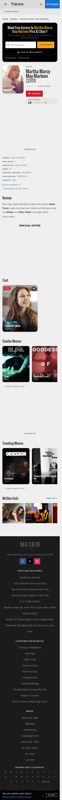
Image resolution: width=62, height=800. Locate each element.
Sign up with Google (31, 52)
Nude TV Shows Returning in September (30, 619)
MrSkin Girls (12, 12)
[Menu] (5, 4)
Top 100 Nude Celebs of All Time (30, 595)
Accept (51, 795)
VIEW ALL (46, 781)
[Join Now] (52, 4)
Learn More (25, 793)
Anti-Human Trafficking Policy (29, 701)
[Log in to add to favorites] (34, 289)
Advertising (29, 729)
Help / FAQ (30, 659)
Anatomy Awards (30, 577)
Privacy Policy (10, 58)
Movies (14, 19)
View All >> (51, 498)
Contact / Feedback (30, 647)
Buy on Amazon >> (11, 184)
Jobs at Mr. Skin (30, 741)
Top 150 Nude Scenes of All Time (30, 589)
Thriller (22, 157)
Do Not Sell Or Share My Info (29, 689)
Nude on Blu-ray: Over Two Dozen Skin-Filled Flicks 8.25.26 (30, 610)
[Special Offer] (29, 251)
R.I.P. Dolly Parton (30, 601)
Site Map (30, 653)
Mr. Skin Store (30, 747)
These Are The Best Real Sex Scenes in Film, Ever (30, 628)
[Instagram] (37, 561)
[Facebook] (23, 561)
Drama (14, 157)
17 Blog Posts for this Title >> (15, 188)
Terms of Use (24, 58)
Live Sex (29, 759)
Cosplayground (30, 735)
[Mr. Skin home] (17, 4)
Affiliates (30, 723)
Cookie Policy (30, 677)
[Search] (41, 4)
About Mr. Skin (30, 717)
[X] (30, 561)
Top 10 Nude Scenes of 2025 (30, 583)
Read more (8, 217)
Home (5, 19)
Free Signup (46, 45)
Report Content (30, 695)
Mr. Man (30, 753)
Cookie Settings (30, 683)
